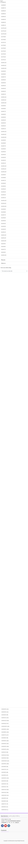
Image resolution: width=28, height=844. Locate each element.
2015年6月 (3, 114)
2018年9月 (3, 2)
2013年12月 (3, 166)
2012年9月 (3, 209)
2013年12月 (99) (5, 720)
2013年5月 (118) (5, 740)
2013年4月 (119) (5, 743)
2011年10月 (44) (5, 795)
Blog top (3, 259)
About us (3, 263)
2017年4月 (3, 51)
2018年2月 (3, 22)
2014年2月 (3, 160)
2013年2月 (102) (5, 749)
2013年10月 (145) (5, 726)
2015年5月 (3, 117)
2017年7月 (3, 42)
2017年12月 (3, 28)
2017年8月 (3, 39)
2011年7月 (3, 249)
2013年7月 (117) (5, 735)
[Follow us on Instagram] (8, 825)
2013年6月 (3, 183)
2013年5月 (3, 186)
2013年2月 (3, 194)
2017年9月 (3, 36)
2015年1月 (3, 128)
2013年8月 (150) (5, 732)
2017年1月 (3, 59)
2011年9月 (3, 243)
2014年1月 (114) (5, 717)
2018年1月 (3, 25)
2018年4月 (3, 16)
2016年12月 (3, 62)
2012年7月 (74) (4, 769)
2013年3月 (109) (5, 746)
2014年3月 (3, 157)
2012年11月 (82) (5, 758)
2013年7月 (3, 180)
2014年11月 (3, 134)
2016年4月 (3, 85)
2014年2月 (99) (4, 714)
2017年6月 (3, 45)
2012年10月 (3, 206)
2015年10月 (3, 102)
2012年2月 (3, 229)
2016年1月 (3, 94)
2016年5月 (3, 82)
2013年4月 (3, 189)
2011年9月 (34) (4, 798)
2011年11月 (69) (4, 792)
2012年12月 (3, 200)
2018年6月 (3, 10)
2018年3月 (3, 19)
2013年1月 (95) (4, 752)
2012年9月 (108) (5, 763)
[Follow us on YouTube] (5, 825)
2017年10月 (3, 33)
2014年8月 (3, 143)
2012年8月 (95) (4, 766)
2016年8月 (3, 74)
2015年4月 (3, 120)
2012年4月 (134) (5, 778)
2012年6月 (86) (4, 772)
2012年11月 (3, 203)
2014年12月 (3, 131)
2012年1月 (3, 232)
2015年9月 (3, 105)
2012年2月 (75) (4, 783)
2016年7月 (3, 76)
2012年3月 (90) (4, 780)
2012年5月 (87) (4, 775)
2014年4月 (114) (5, 709)
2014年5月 (3, 151)
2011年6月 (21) (4, 806)
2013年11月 (3, 168)
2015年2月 (3, 125)
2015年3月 (3, 123)
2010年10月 (3, 255)
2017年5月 (3, 48)
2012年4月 (3, 223)
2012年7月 (3, 214)
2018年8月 (3, 5)
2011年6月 (3, 252)
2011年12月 (3, 235)
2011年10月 (3, 240)
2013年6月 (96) (4, 737)
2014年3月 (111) (4, 712)
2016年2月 (3, 91)
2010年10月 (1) (4, 809)
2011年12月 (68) (5, 789)
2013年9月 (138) (5, 729)
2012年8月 (3, 212)
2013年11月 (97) (5, 723)
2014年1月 (3, 163)
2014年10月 (3, 137)
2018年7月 (3, 8)
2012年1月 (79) (4, 786)
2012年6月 (3, 217)
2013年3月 (3, 191)
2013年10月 (3, 171)
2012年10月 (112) (5, 760)
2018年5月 (3, 13)
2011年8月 (3, 246)
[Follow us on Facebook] (2, 825)
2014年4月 (3, 154)
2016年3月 (3, 88)
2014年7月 (3, 146)
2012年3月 (3, 226)
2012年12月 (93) (5, 755)
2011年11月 (3, 237)
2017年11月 (3, 31)
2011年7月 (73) (4, 803)
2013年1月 (3, 197)
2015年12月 (3, 97)
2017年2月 (3, 56)
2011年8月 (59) (4, 801)
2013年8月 (3, 177)
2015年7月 (3, 111)
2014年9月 (3, 140)
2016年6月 (3, 79)
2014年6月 (3, 148)
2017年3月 (3, 54)
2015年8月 (3, 108)
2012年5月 (3, 220)
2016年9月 (3, 71)
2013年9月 (3, 174)
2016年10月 (3, 68)
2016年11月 (3, 65)
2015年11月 (3, 99)
